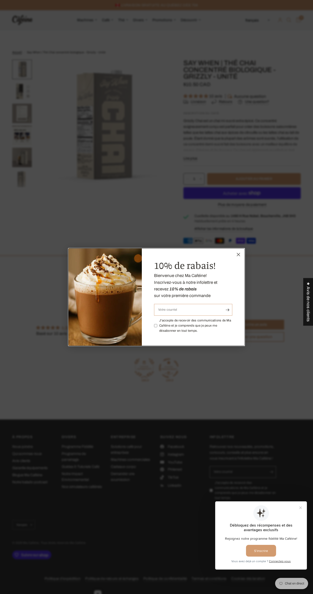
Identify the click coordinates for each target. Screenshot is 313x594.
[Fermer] (238, 254)
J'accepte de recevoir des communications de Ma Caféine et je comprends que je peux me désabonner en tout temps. (195, 325)
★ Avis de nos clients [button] (308, 302)
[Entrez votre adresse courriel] (227, 310)
